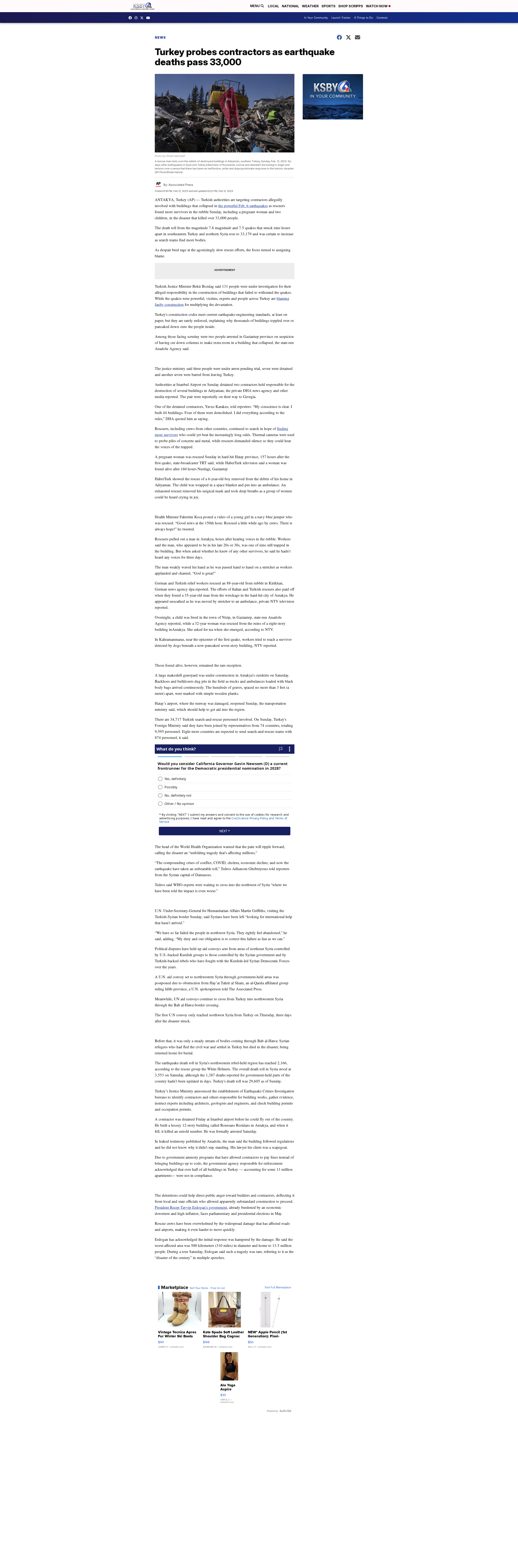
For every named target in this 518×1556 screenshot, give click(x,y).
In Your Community (316, 18)
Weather (310, 6)
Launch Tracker (341, 18)
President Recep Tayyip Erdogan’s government (191, 1207)
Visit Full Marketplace (278, 1287)
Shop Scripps (350, 6)
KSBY (142, 17)
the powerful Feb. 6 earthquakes (243, 205)
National (290, 6)
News (160, 37)
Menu (255, 6)
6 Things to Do (363, 18)
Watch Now (377, 6)
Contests (382, 18)
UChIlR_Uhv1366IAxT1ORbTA (149, 17)
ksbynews (131, 17)
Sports (328, 6)
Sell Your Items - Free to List (207, 1288)
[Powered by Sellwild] (285, 1410)
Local (273, 6)
